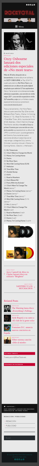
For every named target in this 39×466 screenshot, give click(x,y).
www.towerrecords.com (13, 104)
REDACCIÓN (11, 421)
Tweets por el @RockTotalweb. (15, 357)
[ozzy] (19, 41)
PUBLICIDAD (11, 426)
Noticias (7, 55)
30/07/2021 (10, 53)
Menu (21, 26)
